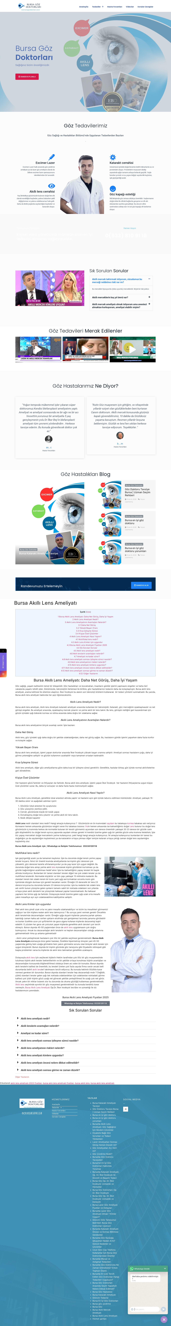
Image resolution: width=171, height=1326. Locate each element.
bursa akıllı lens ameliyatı (102, 1083)
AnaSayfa (83, 6)
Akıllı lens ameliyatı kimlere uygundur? (87, 665)
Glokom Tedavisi (100, 1298)
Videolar (130, 6)
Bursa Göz (97, 1307)
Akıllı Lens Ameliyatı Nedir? (85, 619)
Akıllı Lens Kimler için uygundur (87, 642)
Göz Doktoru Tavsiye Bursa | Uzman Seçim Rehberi (137, 492)
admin (21, 557)
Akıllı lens (19, 984)
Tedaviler (96, 6)
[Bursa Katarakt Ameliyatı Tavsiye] (49, 522)
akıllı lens (68, 927)
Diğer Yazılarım (88, 673)
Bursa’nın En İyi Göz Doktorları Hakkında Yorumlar (102, 1166)
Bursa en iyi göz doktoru (104, 1115)
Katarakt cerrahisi (121, 163)
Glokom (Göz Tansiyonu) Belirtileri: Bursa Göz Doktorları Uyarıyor (104, 1223)
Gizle (88, 612)
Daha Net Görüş (87, 625)
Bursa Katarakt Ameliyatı (104, 1295)
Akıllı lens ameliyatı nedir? (87, 651)
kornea (130, 823)
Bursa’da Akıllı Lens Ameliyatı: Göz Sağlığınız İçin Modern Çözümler (104, 1127)
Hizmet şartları (100, 1319)
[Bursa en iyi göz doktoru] (104, 523)
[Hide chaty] (164, 1319)
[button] (121, 281)
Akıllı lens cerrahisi (42, 191)
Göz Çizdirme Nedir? (102, 1154)
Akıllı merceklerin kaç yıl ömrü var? (110, 297)
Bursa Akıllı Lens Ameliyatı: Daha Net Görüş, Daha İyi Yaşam (85, 616)
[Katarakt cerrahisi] (113, 157)
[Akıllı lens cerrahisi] (51, 186)
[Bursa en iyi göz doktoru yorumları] (104, 551)
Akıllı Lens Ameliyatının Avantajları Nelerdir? (85, 622)
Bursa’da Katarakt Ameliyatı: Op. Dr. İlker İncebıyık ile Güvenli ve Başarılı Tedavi (106, 1175)
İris (86, 826)
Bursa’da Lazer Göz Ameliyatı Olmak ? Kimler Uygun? (104, 1214)
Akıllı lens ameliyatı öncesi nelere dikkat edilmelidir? (87, 668)
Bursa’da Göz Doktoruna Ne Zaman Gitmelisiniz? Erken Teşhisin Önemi (106, 1268)
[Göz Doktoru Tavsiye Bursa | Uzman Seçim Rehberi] (104, 494)
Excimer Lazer (45, 163)
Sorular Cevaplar (145, 6)
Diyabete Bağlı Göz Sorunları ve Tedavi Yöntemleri (102, 1136)
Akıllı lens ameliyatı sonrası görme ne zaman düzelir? (87, 670)
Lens (132, 826)
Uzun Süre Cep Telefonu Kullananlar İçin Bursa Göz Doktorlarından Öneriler (105, 1253)
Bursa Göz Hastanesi (102, 1292)
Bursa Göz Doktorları (28, 549)
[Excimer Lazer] (51, 157)
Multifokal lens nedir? (87, 639)
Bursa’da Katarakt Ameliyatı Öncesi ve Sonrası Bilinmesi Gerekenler (105, 1232)
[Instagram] (125, 1109)
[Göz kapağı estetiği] (113, 189)
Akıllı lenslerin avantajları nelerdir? (87, 653)
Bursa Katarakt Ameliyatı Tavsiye (38, 553)
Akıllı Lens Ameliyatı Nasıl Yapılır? (86, 636)
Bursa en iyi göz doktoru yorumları (135, 550)
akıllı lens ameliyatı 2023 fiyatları (26, 1083)
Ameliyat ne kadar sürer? (87, 656)
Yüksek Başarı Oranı (87, 628)
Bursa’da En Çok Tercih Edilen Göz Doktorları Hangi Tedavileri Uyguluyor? (106, 1277)
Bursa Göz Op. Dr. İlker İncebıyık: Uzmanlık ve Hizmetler (103, 1184)
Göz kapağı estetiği (122, 194)
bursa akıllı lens (82, 1083)
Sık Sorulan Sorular (86, 648)
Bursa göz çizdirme (102, 1304)
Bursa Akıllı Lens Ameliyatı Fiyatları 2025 (87, 645)
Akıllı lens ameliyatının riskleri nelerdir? (87, 662)
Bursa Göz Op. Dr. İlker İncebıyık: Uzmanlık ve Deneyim (103, 1199)
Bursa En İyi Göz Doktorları (105, 1301)
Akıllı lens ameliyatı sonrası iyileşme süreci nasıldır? (87, 659)
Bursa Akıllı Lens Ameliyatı (37, 987)
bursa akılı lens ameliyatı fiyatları (58, 1083)
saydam (110, 823)
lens (54, 867)
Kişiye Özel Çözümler (86, 633)
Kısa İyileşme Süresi (87, 631)
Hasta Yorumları (114, 6)
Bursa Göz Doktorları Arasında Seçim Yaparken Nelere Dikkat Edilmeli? (105, 1286)
